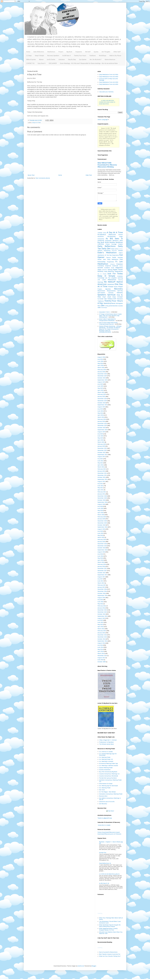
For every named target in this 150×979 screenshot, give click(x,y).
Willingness (119, 303)
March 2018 (101, 562)
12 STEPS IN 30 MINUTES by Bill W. (109, 874)
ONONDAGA (110, 284)
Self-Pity (120, 291)
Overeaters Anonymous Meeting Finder (110, 794)
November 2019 (102, 523)
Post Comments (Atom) (43, 178)
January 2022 (101, 471)
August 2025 (101, 382)
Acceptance (102, 234)
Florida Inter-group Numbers (108, 778)
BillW (107, 242)
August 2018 (101, 552)
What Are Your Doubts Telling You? (110, 956)
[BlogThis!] (48, 120)
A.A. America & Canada (106, 751)
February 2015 (102, 630)
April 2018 (101, 560)
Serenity (110, 292)
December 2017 (102, 568)
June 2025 (100, 386)
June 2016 (100, 601)
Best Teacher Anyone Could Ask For (109, 954)
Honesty (100, 271)
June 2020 (100, 508)
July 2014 (100, 645)
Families (120, 257)
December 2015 (102, 610)
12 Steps (29, 56)
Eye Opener (82, 59)
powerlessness (113, 306)
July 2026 (100, 359)
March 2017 (101, 583)
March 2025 (101, 392)
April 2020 (101, 512)
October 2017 (101, 572)
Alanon (41, 59)
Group (121, 265)
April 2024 (101, 415)
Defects (100, 250)
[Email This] (46, 120)
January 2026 (101, 371)
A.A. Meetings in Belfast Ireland (108, 765)
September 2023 (102, 429)
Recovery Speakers (53, 56)
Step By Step (72, 59)
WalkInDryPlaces (109, 303)
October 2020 (102, 500)
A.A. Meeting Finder (105, 757)
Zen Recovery (103, 803)
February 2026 (102, 369)
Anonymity (101, 239)
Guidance (107, 267)
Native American (110, 59)
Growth (100, 268)
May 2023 (100, 438)
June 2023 (100, 436)
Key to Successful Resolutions (108, 952)
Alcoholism (111, 236)
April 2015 (101, 626)
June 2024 (100, 411)
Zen (103, 305)
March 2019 (101, 537)
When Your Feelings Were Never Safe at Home (111, 918)
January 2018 (101, 566)
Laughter (114, 278)
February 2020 (102, 517)
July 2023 (100, 434)
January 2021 (101, 494)
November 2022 (102, 450)
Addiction (112, 234)
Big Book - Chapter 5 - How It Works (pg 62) (111, 842)
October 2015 (102, 614)
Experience (115, 255)
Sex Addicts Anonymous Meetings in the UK (110, 798)
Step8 (109, 297)
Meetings (100, 282)
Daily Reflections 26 (105, 863)
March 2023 (101, 442)
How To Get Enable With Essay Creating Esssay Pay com (108, 323)
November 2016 (102, 591)
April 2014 (101, 651)
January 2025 (101, 396)
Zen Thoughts (106, 52)
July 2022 (100, 458)
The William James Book (106, 744)
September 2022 (102, 454)
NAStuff (111, 281)
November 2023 (102, 425)
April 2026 (101, 365)
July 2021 (100, 483)
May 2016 (100, 604)
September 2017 (102, 575)
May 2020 (100, 510)
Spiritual (111, 294)
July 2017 (100, 579)
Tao (105, 299)
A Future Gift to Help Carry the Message (108, 79)
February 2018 (102, 564)
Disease (120, 250)
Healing (110, 269)
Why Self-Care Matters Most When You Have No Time (110, 932)
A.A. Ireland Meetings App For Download (108, 754)
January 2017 (101, 587)
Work (99, 306)
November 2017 (102, 570)
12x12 (104, 232)
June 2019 (100, 533)
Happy (99, 269)
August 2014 (101, 643)
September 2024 (102, 405)
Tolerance (120, 299)
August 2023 (101, 432)
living (106, 306)
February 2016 (102, 606)
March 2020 (101, 514)
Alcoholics (101, 236)
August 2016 (101, 597)
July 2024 (100, 409)
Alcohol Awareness (105, 769)
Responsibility (111, 291)
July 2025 (100, 384)
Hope (105, 271)
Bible (121, 240)
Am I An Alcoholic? (95, 59)
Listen (104, 279)
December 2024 (102, 398)
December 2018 (102, 543)
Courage (113, 244)
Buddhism (119, 242)
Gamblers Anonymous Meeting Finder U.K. (110, 780)
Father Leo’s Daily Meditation (108, 259)
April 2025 (101, 390)
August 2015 (101, 618)
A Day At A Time (36, 122)
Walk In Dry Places (115, 56)
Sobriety (120, 293)
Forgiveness (110, 262)
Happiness (119, 268)
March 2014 (101, 653)
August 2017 (101, 577)
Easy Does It (41, 63)
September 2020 (102, 502)
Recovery (118, 288)
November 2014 (102, 637)
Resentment (101, 291)
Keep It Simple (39, 56)
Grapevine (78, 52)
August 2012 (101, 657)
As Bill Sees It (66, 56)
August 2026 (101, 357)
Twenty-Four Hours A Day (110, 301)
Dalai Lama (114, 249)
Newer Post (31, 175)
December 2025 (102, 374)
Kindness (120, 276)
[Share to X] (49, 120)
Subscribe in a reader (104, 825)
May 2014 (100, 649)
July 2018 (100, 554)
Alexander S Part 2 (104, 312)
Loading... (100, 913)
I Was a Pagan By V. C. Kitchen (108, 740)
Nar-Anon (102, 790)
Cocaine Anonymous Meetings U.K (109, 774)
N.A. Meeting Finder (105, 788)
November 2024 (102, 400)
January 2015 (101, 633)
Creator (120, 244)
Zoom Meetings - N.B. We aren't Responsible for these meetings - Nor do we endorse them (89, 63)
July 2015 (100, 620)
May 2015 (100, 624)
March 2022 (101, 467)
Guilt (112, 267)
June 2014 (100, 647)
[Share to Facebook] (51, 120)
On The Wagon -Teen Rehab (107, 792)
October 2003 (102, 662)
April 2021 (101, 490)
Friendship (101, 266)
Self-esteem (101, 292)
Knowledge (101, 278)
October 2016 (102, 593)
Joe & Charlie (51, 59)
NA (105, 281)
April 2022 (101, 465)
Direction (114, 250)
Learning (120, 278)
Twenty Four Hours (80, 56)
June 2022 (100, 461)
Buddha (112, 242)
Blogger (94, 966)
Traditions (92, 56)
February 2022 (102, 469)
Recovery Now (103, 796)
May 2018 (100, 558)
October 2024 (102, 403)
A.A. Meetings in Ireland (106, 761)
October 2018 (102, 548)
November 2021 (102, 475)
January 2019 (101, 541)
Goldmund (81, 966)
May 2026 (100, 363)
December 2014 (102, 635)
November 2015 (102, 612)
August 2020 (101, 504)
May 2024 (100, 413)
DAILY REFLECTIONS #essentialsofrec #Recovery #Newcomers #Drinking (107, 165)
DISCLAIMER (53, 63)
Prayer (120, 287)
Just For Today (115, 273)
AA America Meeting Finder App (108, 763)
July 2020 (100, 506)
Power (116, 286)
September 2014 (102, 641)
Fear (121, 259)
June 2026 (100, 361)
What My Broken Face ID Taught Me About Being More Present (109, 925)
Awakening (101, 240)
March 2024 (101, 417)
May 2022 (100, 463)
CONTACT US (30, 63)
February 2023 (102, 444)
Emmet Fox (102, 852)
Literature (61, 59)
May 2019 (100, 535)
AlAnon (120, 234)
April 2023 (101, 440)
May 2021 (100, 487)
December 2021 (102, 473)
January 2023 (101, 446)
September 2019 (102, 527)
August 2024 (101, 407)
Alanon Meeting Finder (106, 767)
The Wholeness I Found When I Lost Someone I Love (110, 922)
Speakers (102, 294)
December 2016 (102, 589)
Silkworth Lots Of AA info (106, 801)
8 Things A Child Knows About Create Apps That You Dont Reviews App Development (110, 315)
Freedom (119, 264)
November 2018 (102, 546)
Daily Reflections (38, 52)
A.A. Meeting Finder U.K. (106, 759)
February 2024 (102, 419)
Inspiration (119, 271)
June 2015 (100, 622)
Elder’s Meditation (107, 252)
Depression (107, 250)
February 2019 (102, 539)
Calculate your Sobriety (106, 92)
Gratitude (115, 266)
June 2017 (100, 581)
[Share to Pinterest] (53, 120)
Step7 (104, 297)
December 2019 (102, 521)
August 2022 (101, 456)
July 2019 (100, 531)
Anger (121, 236)
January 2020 (101, 519)
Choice (108, 244)
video (99, 307)
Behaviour (116, 240)
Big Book (69, 52)
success (120, 306)
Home (28, 52)
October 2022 (102, 452)
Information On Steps (105, 783)
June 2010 (100, 659)
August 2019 (101, 529)
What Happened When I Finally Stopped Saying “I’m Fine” (108, 929)
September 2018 (102, 550)
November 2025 (102, 376)
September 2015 (102, 616)
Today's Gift (111, 299)
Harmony (104, 269)
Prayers (60, 52)
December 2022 (102, 448)
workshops (104, 307)
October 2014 (102, 639)
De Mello (120, 248)
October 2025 (102, 378)
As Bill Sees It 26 (104, 883)
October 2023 (102, 427)
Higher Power (118, 269)
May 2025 (100, 388)
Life (99, 279)
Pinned (110, 287)
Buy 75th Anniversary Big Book (108, 772)
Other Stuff (116, 52)
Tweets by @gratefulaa (105, 818)
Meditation (112, 280)
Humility (111, 271)
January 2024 (101, 421)
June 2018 (100, 556)
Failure (108, 257)
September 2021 (102, 479)
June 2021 (100, 485)
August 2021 (101, 481)
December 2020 (102, 496)
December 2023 (102, 423)
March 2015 (101, 628)
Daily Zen (106, 248)
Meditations (51, 52)
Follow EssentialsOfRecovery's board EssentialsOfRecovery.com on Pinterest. (109, 833)
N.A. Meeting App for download (108, 785)
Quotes (96, 52)
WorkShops (102, 56)
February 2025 (102, 394)
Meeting (120, 279)
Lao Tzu (107, 278)
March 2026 (101, 367)
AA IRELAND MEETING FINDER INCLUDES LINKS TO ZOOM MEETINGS (107, 102)
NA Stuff (87, 52)
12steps (100, 232)
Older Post (89, 175)
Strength (120, 297)
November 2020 (102, 498)
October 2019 (102, 525)
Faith (114, 257)
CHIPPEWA (101, 244)
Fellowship (101, 262)
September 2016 (102, 595)
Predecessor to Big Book (106, 742)
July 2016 (100, 599)
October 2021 (102, 477)
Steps (114, 297)
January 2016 (101, 608)
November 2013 (102, 655)
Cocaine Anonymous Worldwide (108, 776)
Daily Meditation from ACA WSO (108, 74)
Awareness (108, 240)
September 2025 (102, 380)
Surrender (101, 299)
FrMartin (112, 264)
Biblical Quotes (31, 59)
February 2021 (102, 492)
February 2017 (102, 585)
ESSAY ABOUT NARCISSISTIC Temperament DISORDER (107, 319)
